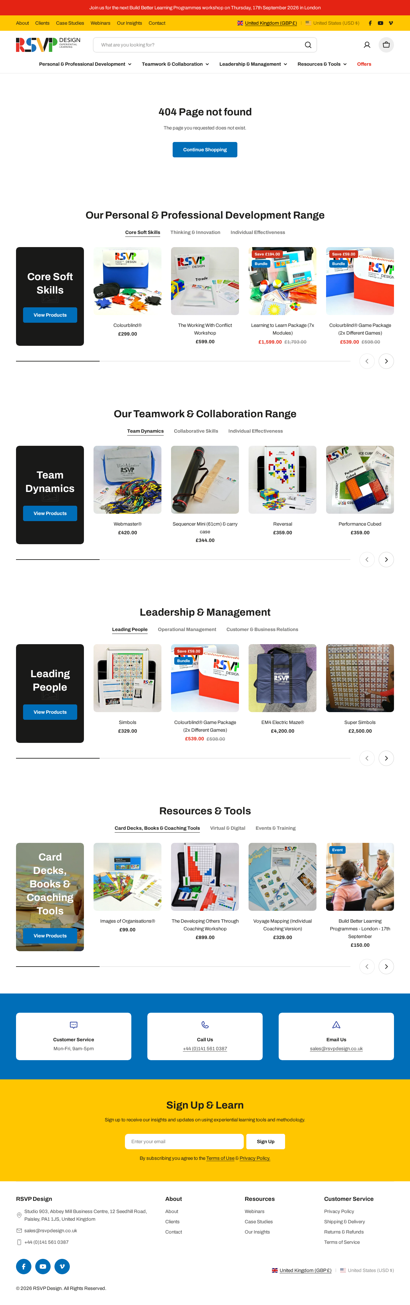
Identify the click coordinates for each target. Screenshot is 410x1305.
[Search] (308, 45)
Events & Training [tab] (276, 828)
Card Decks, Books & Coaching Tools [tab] (157, 828)
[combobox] (205, 45)
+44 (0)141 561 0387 (205, 1048)
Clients (42, 23)
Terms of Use (220, 1158)
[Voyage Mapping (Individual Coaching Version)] (282, 877)
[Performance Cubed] (360, 480)
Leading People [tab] (130, 629)
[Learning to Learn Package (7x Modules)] (282, 281)
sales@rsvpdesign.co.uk (336, 1048)
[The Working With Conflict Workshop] (205, 281)
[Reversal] (282, 480)
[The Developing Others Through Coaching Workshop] (205, 877)
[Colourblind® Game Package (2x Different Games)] (360, 281)
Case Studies (70, 23)
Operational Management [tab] (187, 629)
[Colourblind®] (127, 281)
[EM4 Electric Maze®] (282, 678)
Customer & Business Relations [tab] (262, 629)
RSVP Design (47, 1288)
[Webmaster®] (127, 480)
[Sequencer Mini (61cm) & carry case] (205, 480)
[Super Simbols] (360, 678)
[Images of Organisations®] (127, 877)
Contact (157, 23)
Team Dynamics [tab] (145, 431)
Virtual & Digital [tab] (227, 828)
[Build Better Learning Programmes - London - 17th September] (360, 877)
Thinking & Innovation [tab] (195, 232)
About (22, 23)
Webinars (101, 23)
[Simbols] (127, 678)
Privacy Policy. (255, 1158)
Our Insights (129, 23)
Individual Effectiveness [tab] (258, 232)
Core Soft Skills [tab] (142, 232)
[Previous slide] (367, 361)
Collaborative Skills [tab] (196, 431)
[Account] (367, 45)
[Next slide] (386, 361)
